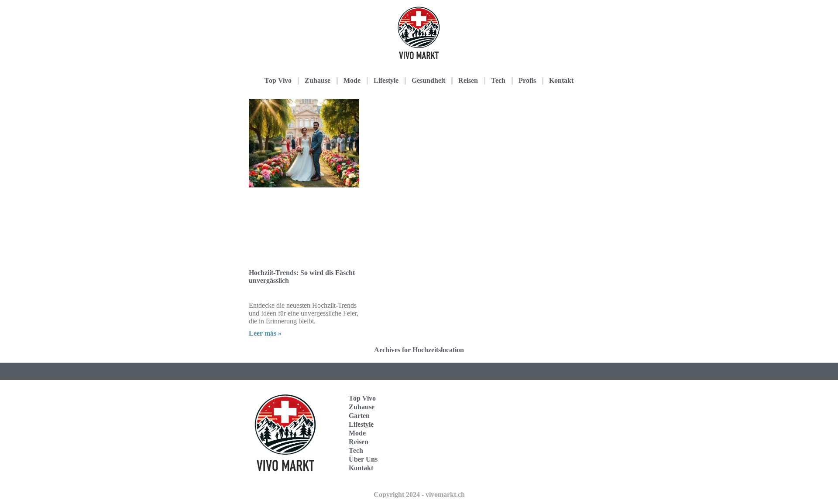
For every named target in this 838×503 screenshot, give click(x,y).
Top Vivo (278, 80)
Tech (498, 80)
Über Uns (363, 459)
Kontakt (561, 80)
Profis (527, 80)
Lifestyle (386, 80)
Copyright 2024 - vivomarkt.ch (419, 494)
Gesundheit (428, 80)
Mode (352, 80)
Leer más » (265, 333)
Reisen (468, 80)
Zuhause (317, 80)
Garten (359, 415)
